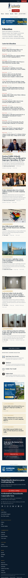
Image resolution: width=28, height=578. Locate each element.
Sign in (18, 1)
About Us (3, 562)
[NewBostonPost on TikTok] (16, 506)
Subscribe (24, 1)
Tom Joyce (5, 235)
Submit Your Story (5, 568)
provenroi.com (12, 575)
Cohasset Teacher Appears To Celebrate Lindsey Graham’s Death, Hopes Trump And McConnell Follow (14, 135)
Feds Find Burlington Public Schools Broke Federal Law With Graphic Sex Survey (12, 101)
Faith (2, 524)
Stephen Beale (9, 373)
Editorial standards (4, 577)
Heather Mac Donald (7, 269)
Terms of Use (19, 577)
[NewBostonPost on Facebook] (2, 506)
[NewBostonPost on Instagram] (8, 506)
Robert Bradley (4, 536)
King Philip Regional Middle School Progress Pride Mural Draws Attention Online (13, 62)
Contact (3, 570)
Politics (2, 522)
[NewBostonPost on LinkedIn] (18, 506)
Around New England (5, 514)
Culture (7, 13)
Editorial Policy (4, 564)
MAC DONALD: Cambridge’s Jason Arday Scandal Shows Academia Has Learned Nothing (13, 68)
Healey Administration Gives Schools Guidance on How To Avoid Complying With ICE (13, 56)
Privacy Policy (12, 577)
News (2, 13)
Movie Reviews (4, 546)
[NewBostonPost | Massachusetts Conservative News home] (14, 5)
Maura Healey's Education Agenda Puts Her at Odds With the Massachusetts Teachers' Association (13, 116)
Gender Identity (4, 526)
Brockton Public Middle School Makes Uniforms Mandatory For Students (13, 95)
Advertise (3, 566)
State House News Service (9, 166)
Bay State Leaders (5, 516)
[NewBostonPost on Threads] (10, 506)
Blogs (2, 556)
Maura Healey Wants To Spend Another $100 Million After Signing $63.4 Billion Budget (13, 128)
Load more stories (14, 348)
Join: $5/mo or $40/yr (14, 490)
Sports (11, 13)
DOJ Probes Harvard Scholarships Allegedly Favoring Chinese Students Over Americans (13, 122)
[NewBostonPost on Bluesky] (13, 506)
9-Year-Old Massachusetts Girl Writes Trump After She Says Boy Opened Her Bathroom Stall (13, 82)
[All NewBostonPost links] (21, 506)
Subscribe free (14, 454)
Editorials (3, 532)
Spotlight (3, 554)
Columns (3, 534)
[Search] (9, 10)
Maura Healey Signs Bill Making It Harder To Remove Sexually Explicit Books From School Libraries (13, 89)
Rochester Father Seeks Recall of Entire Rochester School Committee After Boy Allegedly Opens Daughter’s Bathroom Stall (12, 75)
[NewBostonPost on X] (5, 506)
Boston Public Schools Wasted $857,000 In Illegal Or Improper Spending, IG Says (12, 50)
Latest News (3, 512)
